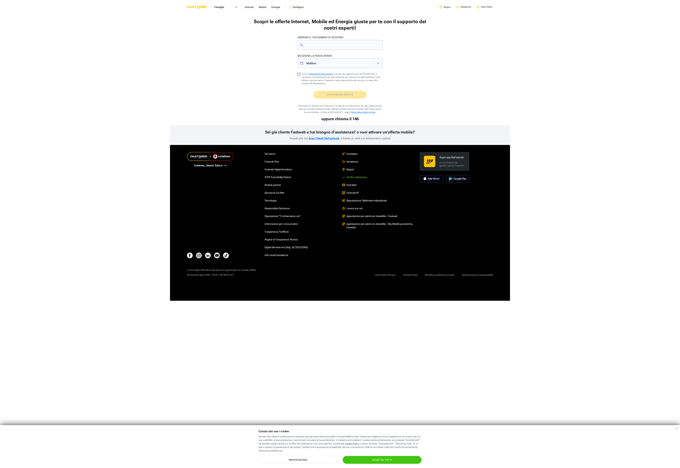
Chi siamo (270, 153)
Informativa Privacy (385, 274)
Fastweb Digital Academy (278, 169)
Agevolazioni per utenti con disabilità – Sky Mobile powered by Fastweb (379, 225)
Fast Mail (351, 185)
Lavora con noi (354, 208)
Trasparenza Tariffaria (277, 231)
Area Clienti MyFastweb (324, 138)
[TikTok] (226, 255)
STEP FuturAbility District (278, 177)
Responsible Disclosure (277, 208)
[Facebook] (190, 255)
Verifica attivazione (356, 177)
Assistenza (352, 161)
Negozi (350, 169)
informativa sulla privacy (321, 74)
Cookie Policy (410, 274)
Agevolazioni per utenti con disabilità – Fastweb (371, 216)
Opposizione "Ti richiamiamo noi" (283, 216)
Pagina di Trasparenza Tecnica (281, 239)
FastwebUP (352, 192)
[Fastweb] (199, 7)
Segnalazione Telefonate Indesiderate (366, 200)
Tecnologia (270, 200)
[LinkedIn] (208, 255)
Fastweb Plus (272, 161)
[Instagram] (199, 255)
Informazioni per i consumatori (281, 223)
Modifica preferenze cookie (439, 274)
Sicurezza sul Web (274, 192)
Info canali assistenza (276, 255)
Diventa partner (273, 185)
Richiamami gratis (340, 94)
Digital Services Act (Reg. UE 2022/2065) (286, 247)
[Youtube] (217, 255)
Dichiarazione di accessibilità (477, 274)
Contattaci (352, 153)
